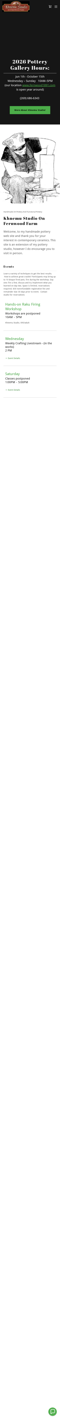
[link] (16, 6)
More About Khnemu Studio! (30, 110)
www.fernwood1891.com (38, 85)
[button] (56, 6)
